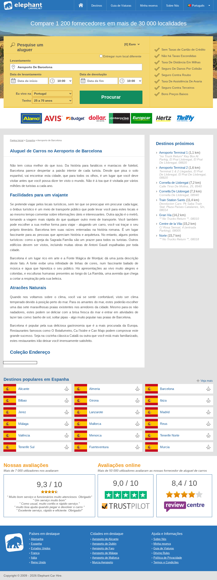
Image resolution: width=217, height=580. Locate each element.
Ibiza (163, 400)
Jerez (22, 412)
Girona (94, 400)
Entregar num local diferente (122, 56)
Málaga (23, 423)
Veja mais (207, 380)
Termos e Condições (166, 562)
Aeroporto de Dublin (104, 543)
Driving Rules (161, 553)
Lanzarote (96, 412)
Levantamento (20, 60)
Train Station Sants (172, 200)
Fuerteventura (98, 447)
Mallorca (95, 423)
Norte (163, 235)
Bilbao (22, 400)
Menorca (95, 435)
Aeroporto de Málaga (105, 553)
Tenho (26, 100)
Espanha (36, 543)
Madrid (165, 412)
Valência (24, 435)
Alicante (23, 389)
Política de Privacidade (167, 557)
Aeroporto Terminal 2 (173, 167)
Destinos (96, 5)
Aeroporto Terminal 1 (173, 152)
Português (197, 5)
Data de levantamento (26, 74)
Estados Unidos (40, 548)
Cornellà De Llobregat (174, 191)
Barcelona (167, 389)
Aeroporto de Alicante (105, 539)
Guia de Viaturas (121, 5)
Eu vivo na (23, 93)
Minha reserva (148, 5)
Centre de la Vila (170, 223)
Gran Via (165, 215)
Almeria (94, 389)
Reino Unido (38, 562)
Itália (34, 557)
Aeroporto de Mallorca (105, 557)
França (35, 553)
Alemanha (37, 539)
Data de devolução (93, 74)
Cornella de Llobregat (173, 182)
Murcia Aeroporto (102, 562)
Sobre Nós (172, 5)
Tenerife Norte (169, 435)
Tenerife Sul (26, 447)
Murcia (165, 447)
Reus (163, 423)
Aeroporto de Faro (103, 548)
